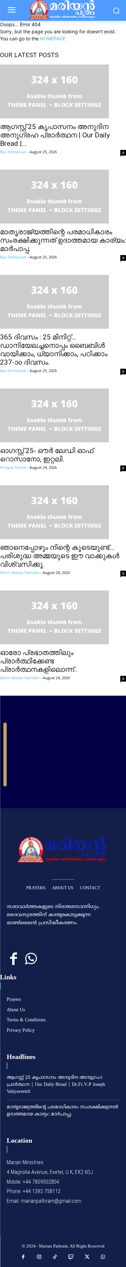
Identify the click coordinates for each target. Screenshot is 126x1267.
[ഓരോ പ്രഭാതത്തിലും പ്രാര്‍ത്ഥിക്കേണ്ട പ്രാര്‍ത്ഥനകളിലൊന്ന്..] (63, 617)
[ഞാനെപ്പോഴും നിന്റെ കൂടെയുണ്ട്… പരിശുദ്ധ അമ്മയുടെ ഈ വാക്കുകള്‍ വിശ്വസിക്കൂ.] (63, 512)
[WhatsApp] (31, 959)
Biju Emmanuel (13, 151)
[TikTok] (55, 1257)
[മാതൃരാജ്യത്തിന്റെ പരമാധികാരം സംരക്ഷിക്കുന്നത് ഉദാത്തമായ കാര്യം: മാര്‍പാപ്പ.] (63, 196)
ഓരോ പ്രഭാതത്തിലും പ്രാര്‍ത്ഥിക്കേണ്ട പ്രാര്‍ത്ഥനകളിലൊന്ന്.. (39, 661)
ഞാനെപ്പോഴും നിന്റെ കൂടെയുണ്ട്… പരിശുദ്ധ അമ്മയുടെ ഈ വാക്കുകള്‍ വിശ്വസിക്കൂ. (59, 555)
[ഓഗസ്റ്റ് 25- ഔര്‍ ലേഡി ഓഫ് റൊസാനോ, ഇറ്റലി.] (63, 415)
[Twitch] (71, 1257)
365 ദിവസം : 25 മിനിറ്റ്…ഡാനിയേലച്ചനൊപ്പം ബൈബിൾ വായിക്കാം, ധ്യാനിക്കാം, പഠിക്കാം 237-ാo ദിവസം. (54, 349)
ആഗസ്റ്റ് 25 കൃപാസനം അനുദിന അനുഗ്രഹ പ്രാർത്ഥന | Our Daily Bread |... (55, 135)
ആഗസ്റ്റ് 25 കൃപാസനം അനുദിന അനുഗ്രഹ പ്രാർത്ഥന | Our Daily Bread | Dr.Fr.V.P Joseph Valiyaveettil (56, 1085)
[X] (87, 1257)
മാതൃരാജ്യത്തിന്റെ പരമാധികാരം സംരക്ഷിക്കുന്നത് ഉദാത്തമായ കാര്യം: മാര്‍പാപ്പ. (63, 240)
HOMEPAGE (53, 38)
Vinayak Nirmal (13, 467)
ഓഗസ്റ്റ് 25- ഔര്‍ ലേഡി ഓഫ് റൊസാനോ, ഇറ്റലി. (46, 455)
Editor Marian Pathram (19, 572)
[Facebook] (13, 959)
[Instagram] (39, 1257)
